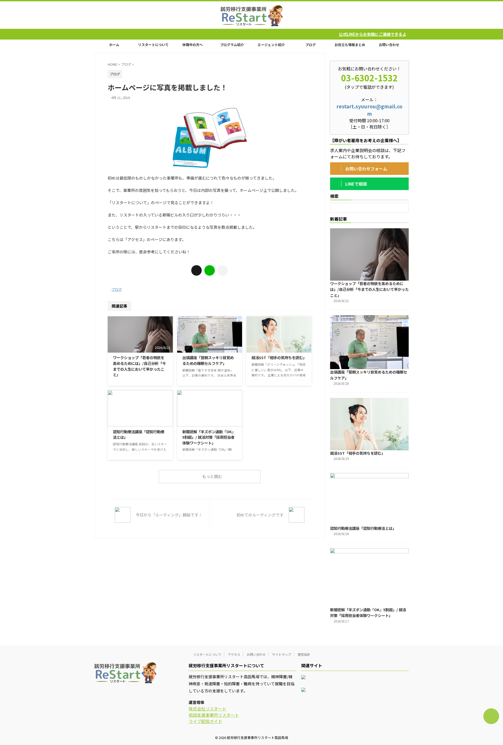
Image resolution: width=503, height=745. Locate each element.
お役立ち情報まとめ (350, 44)
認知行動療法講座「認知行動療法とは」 (363, 528)
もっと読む (212, 476)
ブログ (310, 44)
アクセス (234, 654)
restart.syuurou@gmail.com (369, 110)
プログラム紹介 (232, 44)
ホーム (114, 44)
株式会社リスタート (207, 708)
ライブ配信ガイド (205, 721)
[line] (209, 270)
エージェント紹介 (271, 44)
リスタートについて (153, 44)
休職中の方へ (192, 44)
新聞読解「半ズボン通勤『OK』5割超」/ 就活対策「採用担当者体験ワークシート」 (209, 437)
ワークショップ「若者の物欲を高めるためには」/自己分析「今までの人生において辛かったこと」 (139, 366)
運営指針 (304, 654)
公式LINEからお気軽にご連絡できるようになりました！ (352, 34)
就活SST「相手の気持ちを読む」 (279, 357)
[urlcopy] (222, 270)
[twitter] (196, 270)
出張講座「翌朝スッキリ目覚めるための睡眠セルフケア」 (208, 360)
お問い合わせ (389, 44)
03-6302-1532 (369, 78)
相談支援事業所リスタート (214, 715)
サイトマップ (281, 654)
